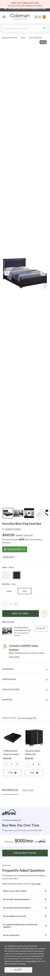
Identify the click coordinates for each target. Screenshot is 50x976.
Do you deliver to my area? (14, 916)
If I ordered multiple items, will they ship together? (20, 925)
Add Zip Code (8, 557)
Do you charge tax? (11, 935)
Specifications (11, 690)
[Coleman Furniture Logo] (20, 17)
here (24, 964)
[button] (36, 17)
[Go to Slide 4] (40, 513)
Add (10, 773)
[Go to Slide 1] (8, 513)
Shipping (7, 700)
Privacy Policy (31, 961)
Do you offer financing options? (16, 899)
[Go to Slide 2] (18, 513)
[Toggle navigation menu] (4, 17)
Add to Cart (20, 613)
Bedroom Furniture (9, 38)
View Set (41, 628)
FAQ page (36, 883)
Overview (8, 669)
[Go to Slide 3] (29, 513)
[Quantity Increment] (16, 604)
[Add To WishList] (44, 613)
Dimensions (9, 679)
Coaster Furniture (13, 529)
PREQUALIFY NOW (25, 853)
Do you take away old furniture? (17, 907)
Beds (23, 38)
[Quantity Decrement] (5, 604)
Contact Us (36, 8)
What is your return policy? (15, 891)
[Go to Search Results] (44, 28)
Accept (18, 970)
